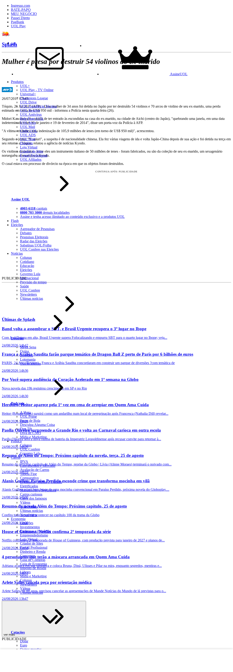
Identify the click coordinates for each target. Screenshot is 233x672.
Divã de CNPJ (30, 433)
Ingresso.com (20, 6)
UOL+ (25, 86)
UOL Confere (30, 290)
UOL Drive (28, 102)
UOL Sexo (28, 123)
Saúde (24, 286)
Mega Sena (28, 347)
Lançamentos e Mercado (37, 466)
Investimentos (30, 527)
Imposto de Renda (33, 568)
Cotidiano (27, 262)
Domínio (26, 143)
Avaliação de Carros (34, 470)
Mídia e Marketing (33, 437)
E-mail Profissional (33, 155)
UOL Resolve (30, 110)
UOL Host (27, 139)
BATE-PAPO (21, 10)
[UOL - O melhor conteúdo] (8, 35)
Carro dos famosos (33, 498)
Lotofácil (26, 355)
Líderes (25, 572)
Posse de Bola (30, 421)
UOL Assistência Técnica (38, 106)
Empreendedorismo (34, 535)
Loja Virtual (28, 147)
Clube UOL (28, 131)
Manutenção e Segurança (38, 490)
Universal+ (28, 94)
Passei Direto (20, 18)
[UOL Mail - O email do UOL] (49, 74)
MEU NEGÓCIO (24, 14)
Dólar (24, 641)
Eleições (26, 270)
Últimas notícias (31, 298)
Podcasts (17, 403)
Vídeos (25, 502)
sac (13, 43)
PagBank (17, 22)
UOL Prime (28, 416)
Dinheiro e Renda (33, 552)
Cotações (26, 523)
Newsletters (28, 294)
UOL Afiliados (30, 159)
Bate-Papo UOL (32, 119)
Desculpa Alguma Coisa (37, 425)
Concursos (27, 556)
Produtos (17, 82)
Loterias (17, 338)
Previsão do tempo (33, 282)
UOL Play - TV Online (36, 90)
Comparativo (29, 478)
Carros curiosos (31, 494)
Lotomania (27, 359)
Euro (23, 645)
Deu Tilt (26, 429)
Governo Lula (30, 274)
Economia (18, 519)
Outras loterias (30, 363)
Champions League (34, 98)
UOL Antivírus (31, 114)
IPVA (24, 461)
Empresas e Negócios (35, 531)
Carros (15, 457)
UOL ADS (28, 135)
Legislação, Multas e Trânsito (41, 482)
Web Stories (28, 506)
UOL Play (18, 26)
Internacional (29, 278)
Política (16, 441)
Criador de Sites (31, 151)
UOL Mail (27, 127)
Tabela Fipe (28, 474)
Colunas (26, 445)
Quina (24, 351)
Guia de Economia (33, 564)
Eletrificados (29, 486)
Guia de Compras (32, 560)
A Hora (25, 412)
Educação (27, 266)
